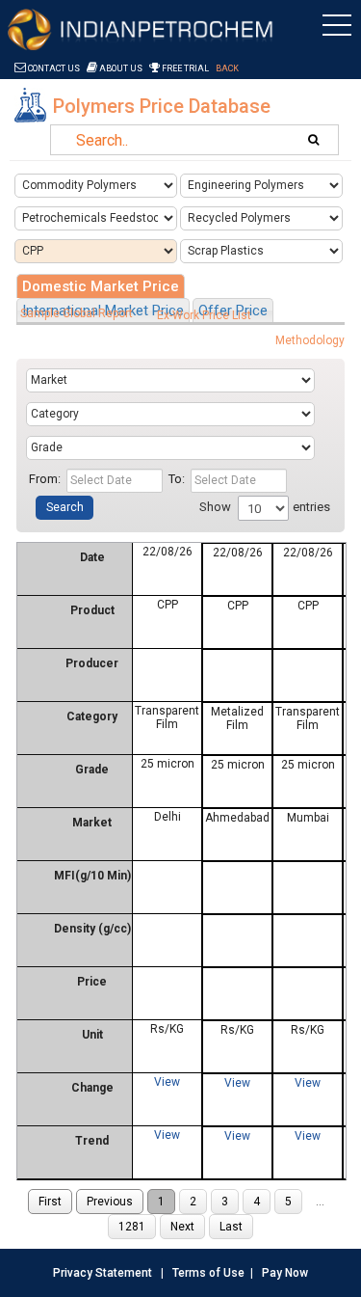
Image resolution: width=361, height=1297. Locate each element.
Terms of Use (208, 1273)
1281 (131, 1226)
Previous (110, 1201)
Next (182, 1226)
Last (231, 1226)
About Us (119, 68)
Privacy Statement (102, 1273)
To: (176, 479)
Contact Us (53, 68)
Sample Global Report (76, 313)
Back (227, 68)
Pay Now (285, 1273)
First (50, 1201)
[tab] (100, 286)
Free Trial (184, 68)
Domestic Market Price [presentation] (100, 286)
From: (45, 479)
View (167, 1082)
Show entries (264, 507)
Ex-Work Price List (204, 315)
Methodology (310, 340)
